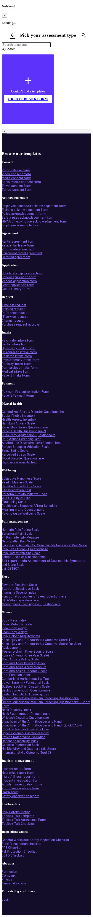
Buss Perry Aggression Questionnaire (29, 435)
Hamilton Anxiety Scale (18, 423)
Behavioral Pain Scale (17, 534)
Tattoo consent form (17, 190)
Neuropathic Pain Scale (18, 541)
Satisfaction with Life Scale (21, 486)
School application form (19, 277)
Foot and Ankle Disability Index (23, 663)
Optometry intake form (18, 348)
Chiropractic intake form (19, 352)
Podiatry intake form (16, 364)
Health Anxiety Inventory (19, 419)
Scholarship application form (22, 273)
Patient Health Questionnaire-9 (24, 431)
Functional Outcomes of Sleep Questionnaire (34, 596)
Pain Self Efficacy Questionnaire (25, 549)
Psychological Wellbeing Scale (23, 513)
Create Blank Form (28, 99)
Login (6, 899)
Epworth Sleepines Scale (19, 585)
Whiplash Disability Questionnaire (25, 718)
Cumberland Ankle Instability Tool (26, 679)
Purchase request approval (21, 324)
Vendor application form (19, 281)
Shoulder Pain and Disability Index (26, 729)
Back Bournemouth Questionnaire (26, 690)
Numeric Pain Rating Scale (21, 530)
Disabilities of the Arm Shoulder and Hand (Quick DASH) (42, 725)
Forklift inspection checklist (21, 844)
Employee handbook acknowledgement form (34, 206)
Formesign (9, 872)
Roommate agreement (18, 249)
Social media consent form (21, 182)
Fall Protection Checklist (19, 851)
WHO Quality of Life (16, 498)
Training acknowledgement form (25, 210)
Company (9, 875)
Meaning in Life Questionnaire (23, 510)
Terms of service (14, 883)
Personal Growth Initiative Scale (24, 494)
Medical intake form (16, 371)
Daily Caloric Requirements (21, 636)
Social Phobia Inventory (18, 416)
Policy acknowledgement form (24, 214)
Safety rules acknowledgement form (28, 217)
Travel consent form (16, 186)
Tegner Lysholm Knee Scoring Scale (27, 651)
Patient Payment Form (18, 395)
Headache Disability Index (20, 741)
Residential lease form (18, 245)
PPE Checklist (11, 848)
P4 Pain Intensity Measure (20, 537)
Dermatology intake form (20, 368)
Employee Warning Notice (20, 225)
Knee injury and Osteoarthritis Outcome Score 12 (37, 640)
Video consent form (16, 174)
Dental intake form (15, 344)
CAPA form (10, 792)
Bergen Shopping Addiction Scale (25, 447)
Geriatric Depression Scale (21, 745)
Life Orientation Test (16, 490)
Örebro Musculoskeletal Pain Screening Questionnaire (40, 698)
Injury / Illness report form (21, 777)
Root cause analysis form (20, 788)
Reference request (15, 313)
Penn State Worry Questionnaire (25, 427)
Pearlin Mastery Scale (17, 482)
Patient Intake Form (16, 375)
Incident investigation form (21, 780)
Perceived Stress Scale (18, 454)
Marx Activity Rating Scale (20, 659)
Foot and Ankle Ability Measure (24, 667)
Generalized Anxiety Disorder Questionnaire (33, 412)
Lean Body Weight (15, 632)
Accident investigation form (22, 784)
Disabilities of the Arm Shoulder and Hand (32, 721)
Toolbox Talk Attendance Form (24, 820)
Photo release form (16, 170)
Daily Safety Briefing (16, 812)
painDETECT (10, 569)
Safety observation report (20, 796)
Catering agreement (16, 257)
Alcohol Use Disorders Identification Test (31, 443)
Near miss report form (18, 773)
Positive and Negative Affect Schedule (29, 506)
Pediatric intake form (17, 356)
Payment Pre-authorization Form (25, 392)
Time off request (14, 305)
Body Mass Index (14, 620)
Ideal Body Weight (14, 628)
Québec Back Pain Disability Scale (26, 686)
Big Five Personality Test (19, 462)
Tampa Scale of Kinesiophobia (24, 557)
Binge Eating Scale (15, 451)
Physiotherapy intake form (21, 360)
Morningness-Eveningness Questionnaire (31, 604)
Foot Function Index (16, 675)
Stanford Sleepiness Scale (21, 589)
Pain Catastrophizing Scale (21, 553)
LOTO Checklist (13, 855)
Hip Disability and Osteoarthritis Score (29, 749)
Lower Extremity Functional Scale (26, 683)
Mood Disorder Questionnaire (23, 458)
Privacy (7, 879)
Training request (13, 309)
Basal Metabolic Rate (17, 624)
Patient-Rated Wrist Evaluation (23, 737)
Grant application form (18, 285)
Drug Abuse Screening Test (21, 439)
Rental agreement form (18, 241)
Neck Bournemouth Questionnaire (26, 714)
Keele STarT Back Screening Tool (25, 694)
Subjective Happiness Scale (21, 478)
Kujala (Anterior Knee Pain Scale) (25, 655)
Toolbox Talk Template (18, 816)
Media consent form (16, 178)
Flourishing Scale (14, 502)
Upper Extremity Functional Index (25, 733)
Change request (13, 321)
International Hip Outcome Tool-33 (26, 753)
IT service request (15, 317)
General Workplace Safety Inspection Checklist (35, 840)
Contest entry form (16, 289)
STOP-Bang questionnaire (20, 600)
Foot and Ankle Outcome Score (24, 671)
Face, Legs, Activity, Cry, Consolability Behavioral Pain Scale (44, 545)
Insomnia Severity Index (19, 592)
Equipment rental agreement (22, 253)
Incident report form (16, 769)
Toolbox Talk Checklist (18, 824)
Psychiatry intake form (18, 340)
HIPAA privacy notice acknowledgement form (34, 221)
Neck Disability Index (16, 710)
